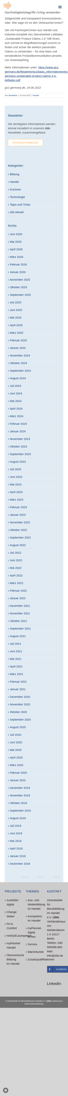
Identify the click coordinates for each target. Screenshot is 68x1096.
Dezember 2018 (20, 863)
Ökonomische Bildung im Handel (13, 959)
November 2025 (20, 279)
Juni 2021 (16, 651)
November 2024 (20, 355)
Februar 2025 (18, 340)
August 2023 (18, 461)
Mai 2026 (16, 241)
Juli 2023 (15, 469)
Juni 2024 (16, 393)
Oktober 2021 (18, 621)
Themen (41, 877)
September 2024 (20, 370)
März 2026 (16, 257)
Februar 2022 (18, 590)
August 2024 (18, 378)
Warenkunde (34, 951)
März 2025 (16, 332)
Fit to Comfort (12, 926)
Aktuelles (25, 877)
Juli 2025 (15, 302)
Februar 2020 (18, 772)
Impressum (57, 1001)
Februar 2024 (18, 423)
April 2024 (16, 408)
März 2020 (16, 765)
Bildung (14, 174)
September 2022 (20, 537)
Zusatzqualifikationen (34, 959)
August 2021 (18, 636)
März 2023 (16, 499)
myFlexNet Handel (13, 945)
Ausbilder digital (13, 902)
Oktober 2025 (18, 287)
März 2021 (16, 674)
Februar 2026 (18, 264)
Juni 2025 (16, 310)
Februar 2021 (18, 681)
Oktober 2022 (18, 530)
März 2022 (16, 583)
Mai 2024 (16, 401)
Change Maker (12, 914)
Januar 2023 (18, 514)
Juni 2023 (16, 476)
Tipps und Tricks (20, 204)
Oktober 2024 (18, 363)
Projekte (56, 877)
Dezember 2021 (20, 605)
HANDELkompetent (13, 935)
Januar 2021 (18, 689)
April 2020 (16, 757)
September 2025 (20, 294)
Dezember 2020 (20, 696)
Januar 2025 (18, 348)
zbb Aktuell (17, 212)
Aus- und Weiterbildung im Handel (34, 904)
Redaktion (13, 95)
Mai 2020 (16, 750)
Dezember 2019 (20, 787)
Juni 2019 (16, 833)
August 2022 (18, 545)
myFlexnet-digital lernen (34, 932)
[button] (5, 1090)
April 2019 (16, 848)
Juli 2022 (15, 552)
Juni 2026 (16, 234)
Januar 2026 (18, 272)
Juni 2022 (16, 560)
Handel (36, 95)
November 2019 (20, 795)
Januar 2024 (18, 431)
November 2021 (20, 613)
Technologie (17, 197)
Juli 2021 (15, 643)
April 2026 (16, 249)
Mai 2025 (16, 317)
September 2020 (20, 719)
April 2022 (16, 575)
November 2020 (20, 704)
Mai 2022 (16, 567)
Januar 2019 (18, 856)
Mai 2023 (16, 484)
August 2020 (18, 727)
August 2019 (18, 818)
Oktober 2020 (18, 712)
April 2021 (16, 666)
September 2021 (20, 628)
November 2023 (20, 439)
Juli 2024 (15, 385)
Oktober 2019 (18, 803)
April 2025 (16, 325)
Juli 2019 (15, 825)
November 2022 (20, 522)
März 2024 (16, 416)
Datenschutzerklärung (34, 1004)
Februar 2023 (18, 507)
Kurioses (15, 189)
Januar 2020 (18, 780)
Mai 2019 (16, 841)
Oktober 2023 (18, 446)
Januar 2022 (18, 598)
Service (32, 944)
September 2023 (20, 454)
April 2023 (16, 492)
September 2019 (20, 810)
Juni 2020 (16, 742)
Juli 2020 (15, 734)
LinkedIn (54, 983)
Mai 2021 (16, 659)
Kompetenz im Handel (34, 918)
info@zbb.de (55, 955)
